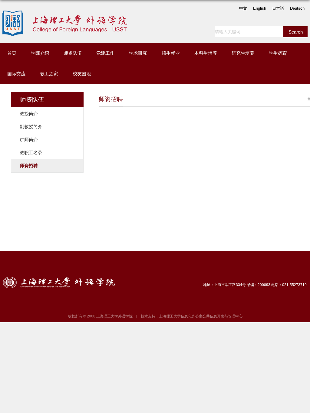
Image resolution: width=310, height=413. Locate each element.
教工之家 (49, 73)
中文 (243, 8)
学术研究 (138, 53)
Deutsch (297, 8)
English (259, 8)
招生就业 (171, 53)
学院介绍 (40, 53)
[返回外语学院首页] (67, 12)
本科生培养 (205, 53)
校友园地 (82, 73)
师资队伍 (73, 53)
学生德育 (278, 53)
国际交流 (16, 73)
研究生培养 (243, 53)
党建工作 (105, 53)
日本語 (278, 8)
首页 (11, 53)
